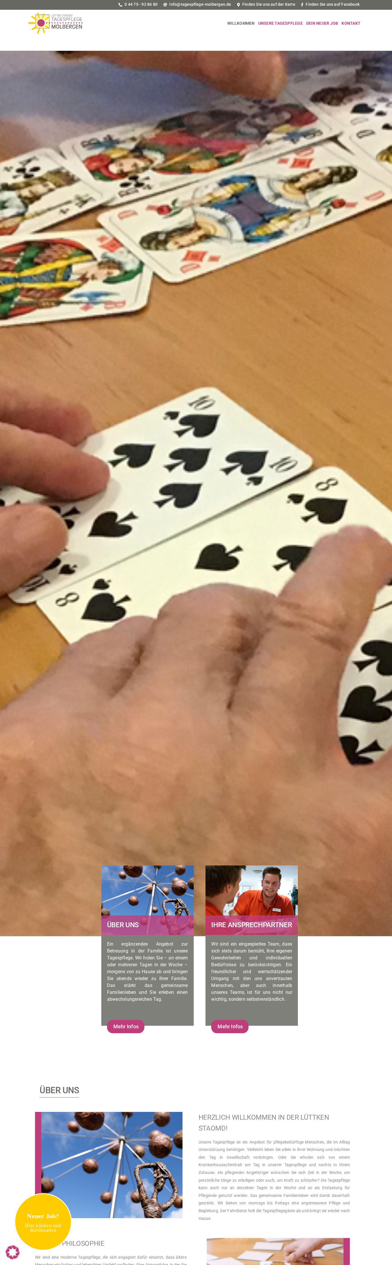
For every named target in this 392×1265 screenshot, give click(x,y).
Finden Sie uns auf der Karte (268, 4)
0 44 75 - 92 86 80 (141, 4)
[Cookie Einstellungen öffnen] (13, 1258)
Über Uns (123, 925)
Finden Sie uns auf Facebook (332, 4)
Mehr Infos (126, 1026)
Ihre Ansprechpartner (251, 925)
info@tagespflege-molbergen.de (199, 4)
